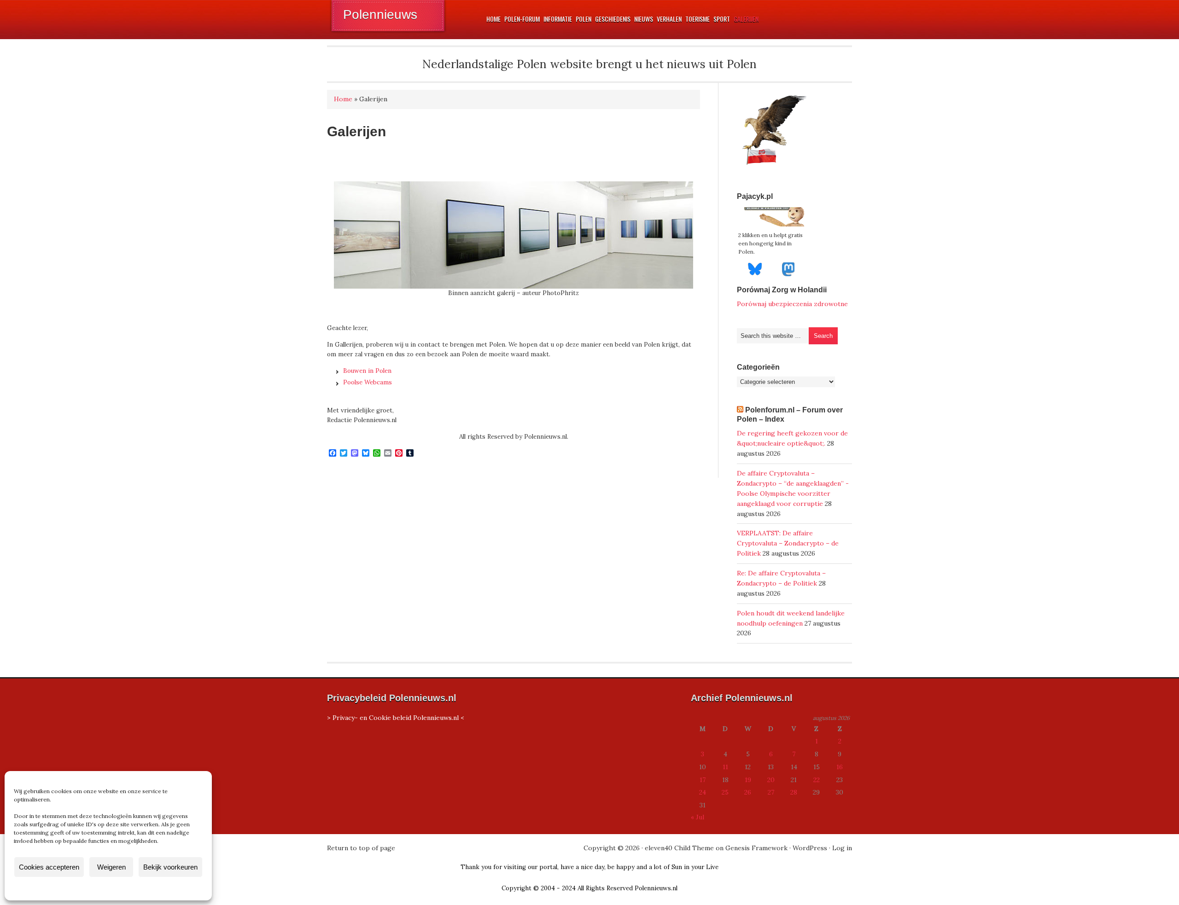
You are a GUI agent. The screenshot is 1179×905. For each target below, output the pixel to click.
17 (703, 780)
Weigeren (111, 867)
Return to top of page (361, 848)
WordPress (810, 848)
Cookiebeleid (81, 888)
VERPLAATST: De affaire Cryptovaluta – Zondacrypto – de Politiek (788, 543)
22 (816, 780)
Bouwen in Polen (367, 371)
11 (725, 767)
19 (748, 780)
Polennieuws (380, 14)
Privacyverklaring (125, 888)
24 (702, 792)
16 (839, 767)
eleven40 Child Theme (679, 848)
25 (725, 792)
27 (771, 792)
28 (793, 792)
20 (771, 780)
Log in (842, 848)
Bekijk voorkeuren (170, 867)
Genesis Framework (756, 848)
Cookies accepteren (49, 867)
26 (747, 792)
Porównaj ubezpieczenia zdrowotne (792, 304)
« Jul (697, 817)
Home (343, 99)
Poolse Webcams (367, 382)
